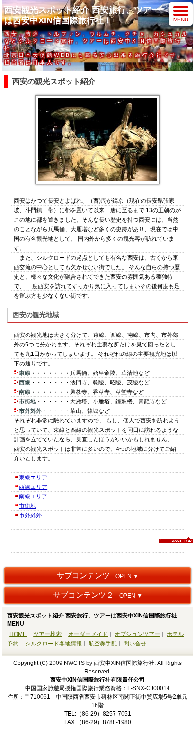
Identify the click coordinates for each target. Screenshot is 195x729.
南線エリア (33, 496)
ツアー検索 (47, 634)
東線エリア (33, 477)
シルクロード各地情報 (53, 643)
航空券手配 (103, 643)
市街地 (27, 506)
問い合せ (135, 643)
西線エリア (33, 487)
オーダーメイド (88, 634)
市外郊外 (30, 515)
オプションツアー (137, 634)
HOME (18, 634)
